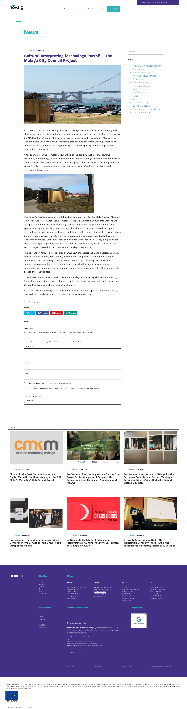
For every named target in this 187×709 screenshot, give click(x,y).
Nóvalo (136, 99)
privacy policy (53, 383)
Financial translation (143, 72)
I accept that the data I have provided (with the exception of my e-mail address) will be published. (64, 388)
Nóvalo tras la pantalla (144, 102)
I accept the (78, 623)
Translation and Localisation (147, 109)
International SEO (141, 86)
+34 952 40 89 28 (72, 596)
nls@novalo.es (127, 601)
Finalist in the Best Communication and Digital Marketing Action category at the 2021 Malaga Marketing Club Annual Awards (36, 477)
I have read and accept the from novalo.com (49, 383)
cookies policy (83, 632)
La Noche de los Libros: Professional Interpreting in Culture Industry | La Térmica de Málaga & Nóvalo (93, 543)
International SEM (141, 82)
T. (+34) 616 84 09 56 (147, 2)
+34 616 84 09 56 (72, 593)
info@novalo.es (161, 2)
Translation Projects (143, 112)
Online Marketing (141, 106)
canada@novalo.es (156, 598)
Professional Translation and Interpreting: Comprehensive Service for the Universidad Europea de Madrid (35, 543)
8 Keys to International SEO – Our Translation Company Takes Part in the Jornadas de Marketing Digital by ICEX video (149, 543)
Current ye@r (29, 401)
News (31, 50)
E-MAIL (69, 612)
